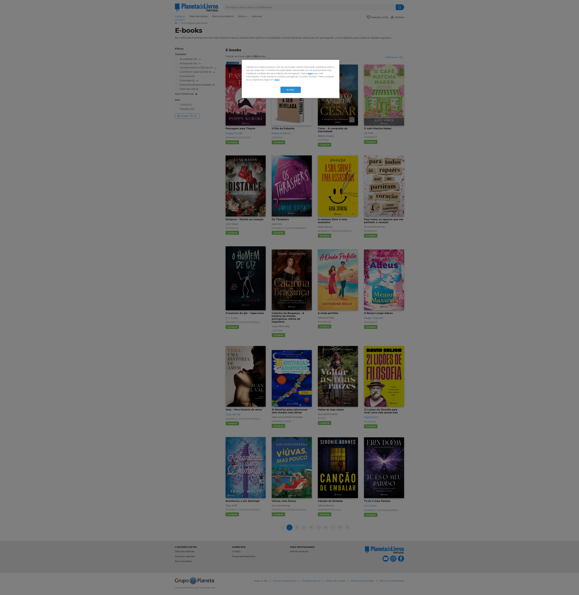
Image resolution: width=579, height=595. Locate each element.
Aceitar (290, 90)
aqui (310, 73)
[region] (291, 79)
